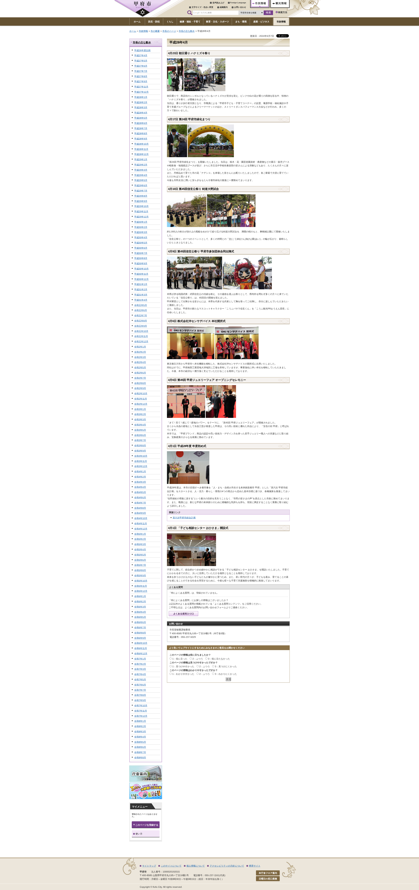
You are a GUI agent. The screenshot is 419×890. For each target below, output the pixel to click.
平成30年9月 (140, 263)
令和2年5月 (140, 367)
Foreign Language (238, 3)
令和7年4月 (140, 674)
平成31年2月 (140, 289)
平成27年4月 (140, 55)
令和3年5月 (140, 430)
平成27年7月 (140, 71)
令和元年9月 (140, 326)
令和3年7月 (140, 440)
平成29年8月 (140, 196)
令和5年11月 (140, 586)
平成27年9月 (140, 81)
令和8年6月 (140, 747)
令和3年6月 (140, 435)
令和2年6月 (140, 372)
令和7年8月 (140, 695)
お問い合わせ (240, 7)
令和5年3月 (140, 544)
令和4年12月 (140, 528)
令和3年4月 (140, 424)
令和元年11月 (141, 336)
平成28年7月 (140, 128)
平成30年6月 (140, 248)
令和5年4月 (140, 549)
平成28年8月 (140, 133)
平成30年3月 (140, 232)
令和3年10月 (140, 456)
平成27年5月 (140, 60)
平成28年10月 (141, 144)
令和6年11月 (140, 648)
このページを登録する (146, 825)
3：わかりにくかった (226, 674)
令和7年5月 (140, 679)
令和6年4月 (140, 612)
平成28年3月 (140, 107)
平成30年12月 (141, 279)
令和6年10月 (140, 643)
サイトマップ (149, 865)
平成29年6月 (140, 185)
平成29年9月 (140, 201)
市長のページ (169, 31)
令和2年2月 (140, 352)
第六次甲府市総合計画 (184, 517)
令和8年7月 (140, 752)
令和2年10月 (140, 393)
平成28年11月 (141, 149)
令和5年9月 (140, 575)
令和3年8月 (140, 445)
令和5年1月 (140, 534)
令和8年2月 (140, 726)
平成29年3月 (140, 170)
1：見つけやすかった (183, 666)
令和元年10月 (141, 331)
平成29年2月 (140, 164)
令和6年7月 (140, 627)
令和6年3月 (140, 606)
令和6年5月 (140, 617)
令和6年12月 (140, 653)
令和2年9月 (140, 388)
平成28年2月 (140, 102)
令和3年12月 (140, 466)
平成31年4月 (140, 300)
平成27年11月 (141, 86)
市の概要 (155, 31)
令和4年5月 (140, 492)
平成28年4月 (140, 112)
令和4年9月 (140, 513)
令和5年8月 (140, 570)
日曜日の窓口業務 (268, 878)
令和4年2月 (140, 476)
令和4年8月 (140, 508)
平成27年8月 (140, 76)
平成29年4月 (140, 175)
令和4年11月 (140, 523)
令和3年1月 (140, 409)
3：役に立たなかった (219, 658)
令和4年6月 (140, 497)
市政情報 (143, 31)
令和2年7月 (140, 378)
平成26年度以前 (142, 50)
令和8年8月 (140, 757)
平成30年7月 (140, 253)
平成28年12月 (141, 154)
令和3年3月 (140, 419)
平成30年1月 (140, 222)
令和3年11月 (140, 461)
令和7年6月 (140, 684)
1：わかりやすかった (183, 674)
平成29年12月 (141, 216)
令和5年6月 (140, 560)
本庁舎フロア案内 (268, 873)
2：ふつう (197, 658)
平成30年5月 (140, 242)
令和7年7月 (140, 690)
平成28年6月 (140, 123)
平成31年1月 (140, 284)
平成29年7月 (140, 190)
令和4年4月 (140, 487)
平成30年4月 (140, 237)
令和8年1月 (140, 721)
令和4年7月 (140, 502)
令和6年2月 (140, 601)
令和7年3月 (140, 669)
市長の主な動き (187, 31)
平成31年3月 (140, 294)
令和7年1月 (140, 658)
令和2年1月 (140, 346)
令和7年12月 (140, 716)
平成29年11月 (141, 211)
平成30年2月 (140, 227)
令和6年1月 (140, 596)
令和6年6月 (140, 622)
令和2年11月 (140, 398)
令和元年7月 (140, 315)
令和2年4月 (140, 362)
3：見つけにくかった (226, 666)
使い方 (139, 833)
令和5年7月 (140, 565)
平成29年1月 (140, 159)
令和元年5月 (140, 305)
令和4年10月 (140, 518)
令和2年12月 (140, 404)
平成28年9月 (140, 138)
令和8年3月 (140, 731)
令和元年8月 (140, 320)
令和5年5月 (140, 554)
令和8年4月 (140, 736)
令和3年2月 (140, 414)
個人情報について (195, 865)
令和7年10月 (140, 705)
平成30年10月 (141, 268)
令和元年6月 (140, 310)
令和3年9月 (140, 450)
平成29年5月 (140, 180)
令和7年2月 (140, 664)
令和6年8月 (140, 632)
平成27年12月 (141, 92)
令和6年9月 (140, 638)
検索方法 (282, 12)
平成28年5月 (140, 118)
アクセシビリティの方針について (227, 865)
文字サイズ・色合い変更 (202, 7)
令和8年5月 (140, 742)
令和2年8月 (140, 383)
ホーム (132, 31)
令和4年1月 (140, 471)
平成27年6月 (140, 66)
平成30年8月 (140, 258)
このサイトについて (171, 865)
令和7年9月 (140, 700)
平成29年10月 (141, 206)
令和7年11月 (140, 710)
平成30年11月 (141, 274)
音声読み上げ (218, 3)
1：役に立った (179, 658)
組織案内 (224, 7)
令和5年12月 (140, 591)
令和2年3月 (140, 357)
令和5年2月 (140, 539)
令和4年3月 (140, 482)
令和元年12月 (141, 341)
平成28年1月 (140, 97)
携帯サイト (254, 865)
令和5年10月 (140, 580)
